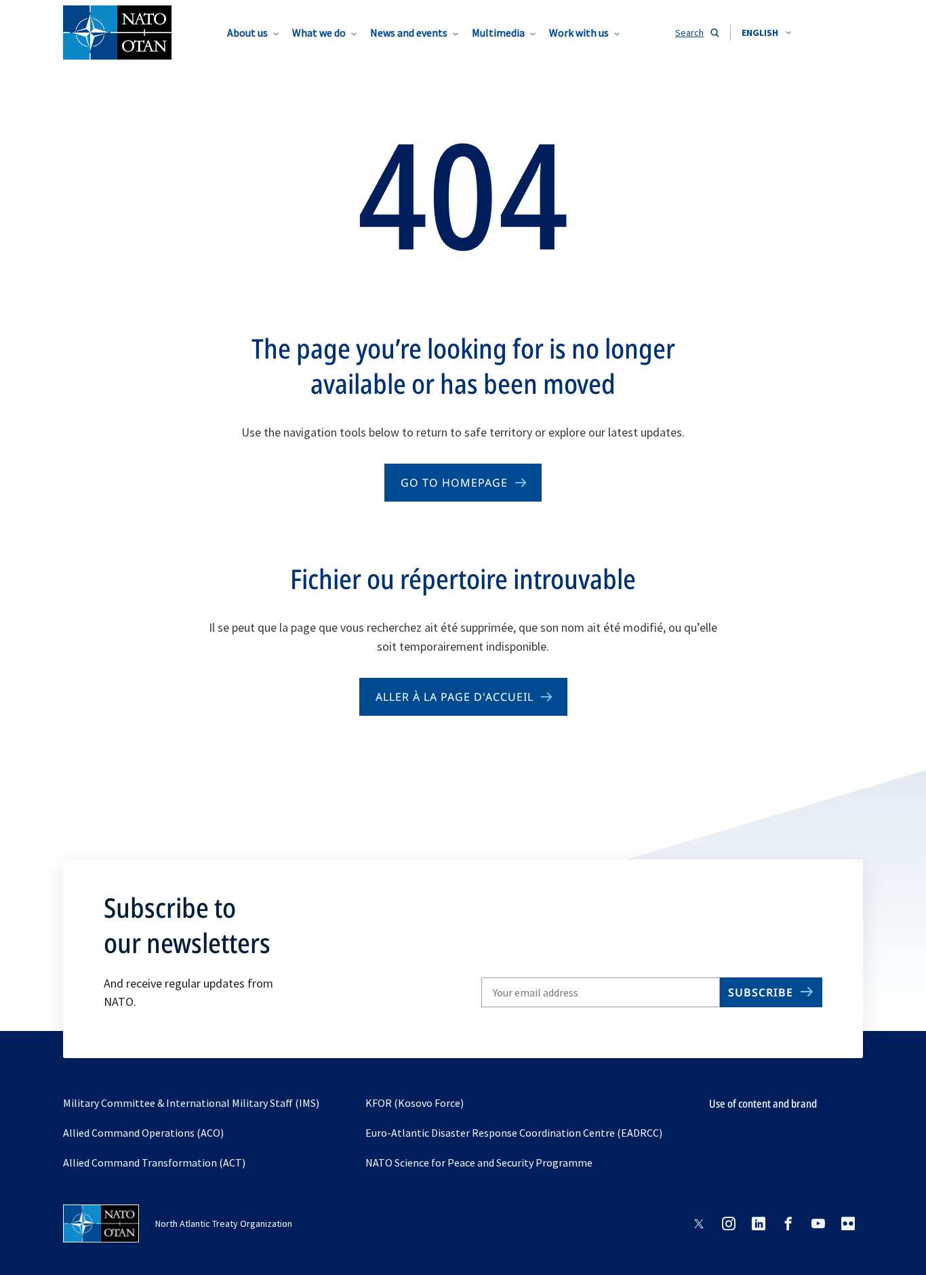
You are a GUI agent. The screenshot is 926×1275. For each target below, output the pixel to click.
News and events (408, 32)
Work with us (579, 32)
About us (247, 32)
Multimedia (498, 32)
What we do (319, 32)
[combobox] (766, 32)
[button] (766, 32)
